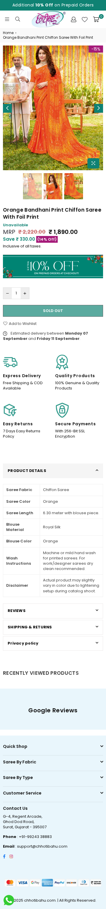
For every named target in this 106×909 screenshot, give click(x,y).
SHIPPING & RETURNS (30, 627)
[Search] (17, 19)
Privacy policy (23, 643)
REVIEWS (17, 610)
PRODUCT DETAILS (27, 470)
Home (8, 33)
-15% (95, 49)
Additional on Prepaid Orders (53, 5)
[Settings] (73, 19)
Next (98, 108)
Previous (7, 108)
